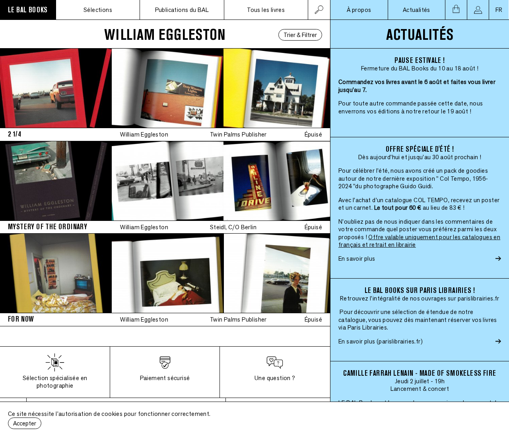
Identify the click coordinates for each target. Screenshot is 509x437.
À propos (359, 10)
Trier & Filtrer (300, 35)
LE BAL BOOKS (28, 9)
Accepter (24, 423)
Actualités (416, 10)
